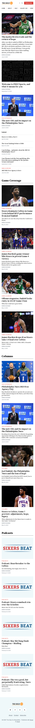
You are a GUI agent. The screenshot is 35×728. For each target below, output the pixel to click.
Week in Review (6, 168)
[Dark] (20, 3)
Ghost (31, 720)
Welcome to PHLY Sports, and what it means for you (16, 85)
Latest (4, 132)
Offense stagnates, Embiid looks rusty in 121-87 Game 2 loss (17, 299)
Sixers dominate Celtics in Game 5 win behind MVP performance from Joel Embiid (17, 213)
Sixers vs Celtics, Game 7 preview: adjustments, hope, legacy (15, 514)
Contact (16, 715)
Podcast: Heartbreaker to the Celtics (16, 564)
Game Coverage (11, 180)
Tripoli (18, 721)
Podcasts (7, 533)
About (10, 8)
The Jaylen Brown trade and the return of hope (17, 38)
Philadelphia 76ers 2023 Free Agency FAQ (15, 388)
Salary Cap (24, 8)
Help (16, 8)
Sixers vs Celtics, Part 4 (9, 137)
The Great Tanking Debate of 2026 (13, 143)
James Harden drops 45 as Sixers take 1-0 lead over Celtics (17, 338)
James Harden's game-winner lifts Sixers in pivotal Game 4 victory (15, 256)
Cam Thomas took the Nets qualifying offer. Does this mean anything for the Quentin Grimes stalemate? (16, 160)
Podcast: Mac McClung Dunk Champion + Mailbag (15, 642)
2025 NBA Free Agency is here (11, 170)
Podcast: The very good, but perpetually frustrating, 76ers (16, 681)
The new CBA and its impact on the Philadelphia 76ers (16, 121)
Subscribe (28, 3)
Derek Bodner (6, 89)
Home (3, 8)
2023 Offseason (7, 118)
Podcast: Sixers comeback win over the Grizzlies (16, 603)
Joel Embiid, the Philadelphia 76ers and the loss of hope (15, 472)
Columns (7, 356)
